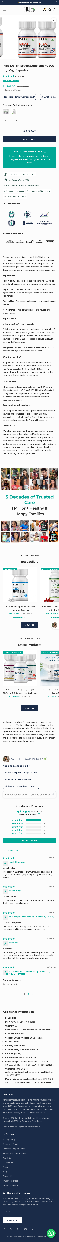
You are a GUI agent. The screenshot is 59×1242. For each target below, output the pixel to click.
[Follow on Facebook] (4, 1232)
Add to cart (29, 131)
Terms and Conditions (12, 1147)
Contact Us (7, 1179)
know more (41, 1116)
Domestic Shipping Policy (14, 1152)
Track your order (10, 1184)
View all (29, 625)
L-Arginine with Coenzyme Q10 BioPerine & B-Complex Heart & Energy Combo (20, 692)
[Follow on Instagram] (18, 1232)
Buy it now (29, 139)
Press (5, 1170)
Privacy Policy (9, 1143)
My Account (8, 1166)
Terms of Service (10, 1189)
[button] (9, 76)
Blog (5, 1175)
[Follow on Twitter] (11, 1232)
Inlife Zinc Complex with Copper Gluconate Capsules (20, 608)
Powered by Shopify (44, 1240)
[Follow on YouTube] (25, 1232)
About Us (7, 1161)
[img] (8, 861)
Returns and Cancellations (14, 1157)
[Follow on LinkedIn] (32, 1232)
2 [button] (28, 997)
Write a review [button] (29, 843)
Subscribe (12, 1224)
